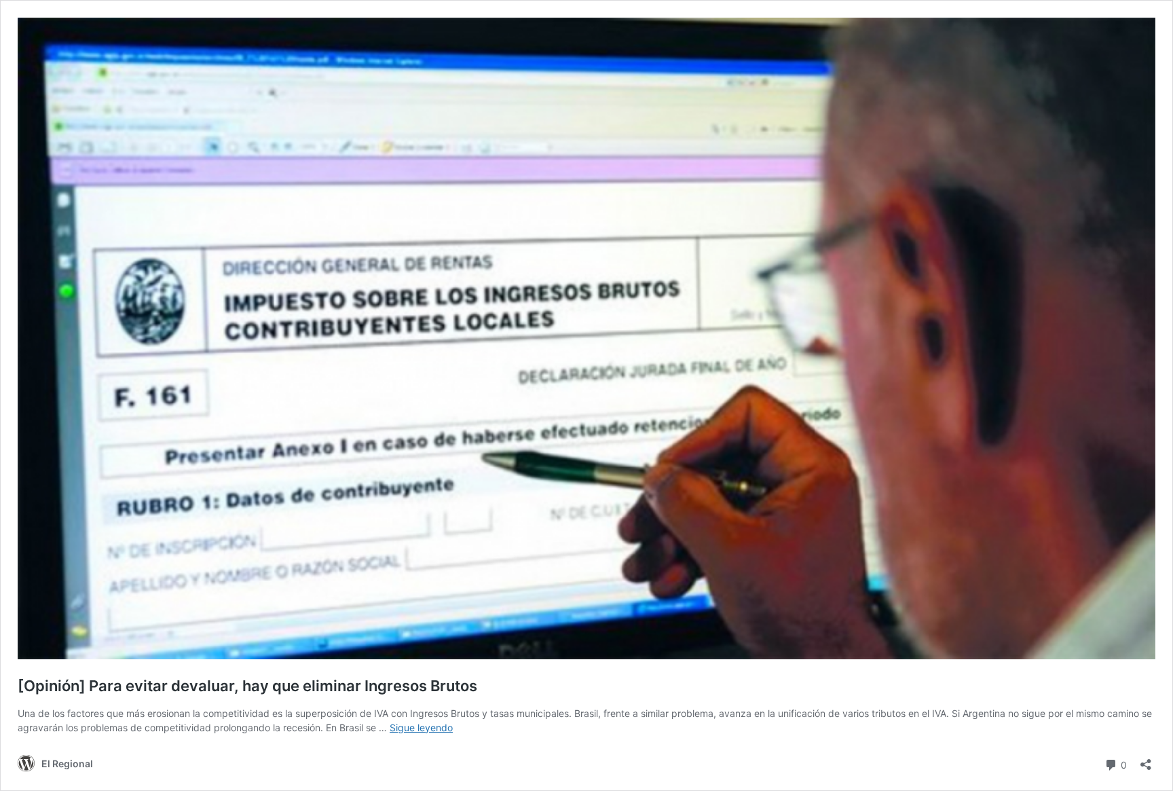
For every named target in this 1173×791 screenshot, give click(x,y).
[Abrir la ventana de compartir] (1145, 760)
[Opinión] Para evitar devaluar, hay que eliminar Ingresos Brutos (247, 686)
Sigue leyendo (421, 727)
